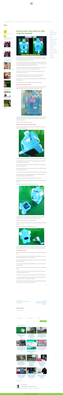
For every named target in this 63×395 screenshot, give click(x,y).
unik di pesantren (51, 55)
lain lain (30, 388)
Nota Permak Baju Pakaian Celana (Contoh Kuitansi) (31, 351)
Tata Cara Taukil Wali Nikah (7, 79)
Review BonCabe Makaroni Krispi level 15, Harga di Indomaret (21, 363)
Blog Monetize (51, 30)
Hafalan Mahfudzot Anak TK (7, 33)
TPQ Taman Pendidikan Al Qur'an (53, 52)
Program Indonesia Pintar (53, 50)
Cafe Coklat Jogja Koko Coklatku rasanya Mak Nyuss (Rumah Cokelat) (21, 348)
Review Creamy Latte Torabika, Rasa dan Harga (21, 335)
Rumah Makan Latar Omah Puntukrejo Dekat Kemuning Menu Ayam (42, 335)
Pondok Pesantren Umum (53, 44)
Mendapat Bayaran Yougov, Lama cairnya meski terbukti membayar (42, 364)
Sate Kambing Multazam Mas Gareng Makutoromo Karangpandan (31, 364)
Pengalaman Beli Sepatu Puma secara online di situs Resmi (42, 376)
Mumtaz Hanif (24, 384)
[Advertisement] (31, 13)
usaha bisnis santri (52, 57)
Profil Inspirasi (51, 47)
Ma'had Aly (51, 37)
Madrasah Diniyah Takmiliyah (53, 39)
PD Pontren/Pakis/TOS (52, 40)
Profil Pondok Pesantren (52, 49)
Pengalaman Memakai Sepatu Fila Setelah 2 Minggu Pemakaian (31, 376)
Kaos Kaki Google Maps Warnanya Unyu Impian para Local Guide (42, 348)
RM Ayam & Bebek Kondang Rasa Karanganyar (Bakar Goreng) (31, 336)
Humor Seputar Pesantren (53, 32)
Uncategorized (51, 54)
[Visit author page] (18, 386)
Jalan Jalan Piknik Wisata (52, 34)
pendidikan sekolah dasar (52, 42)
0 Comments (36, 388)
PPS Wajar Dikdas (51, 45)
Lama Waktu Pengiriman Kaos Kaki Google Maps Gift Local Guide (21, 376)
